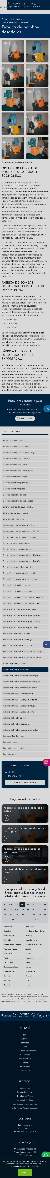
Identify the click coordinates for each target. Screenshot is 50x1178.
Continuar (25, 1173)
